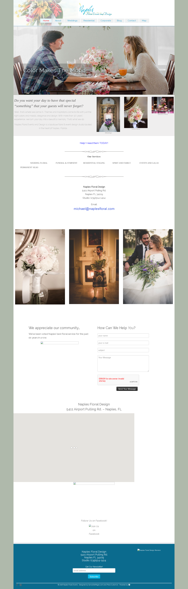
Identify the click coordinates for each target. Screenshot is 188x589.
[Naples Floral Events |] (94, 9)
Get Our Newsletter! (94, 567)
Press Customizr (112, 585)
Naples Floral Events (70, 585)
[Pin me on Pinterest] (22, 584)
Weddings (72, 20)
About (58, 20)
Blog (119, 20)
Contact (132, 20)
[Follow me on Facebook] (18, 584)
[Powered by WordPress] (129, 584)
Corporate (106, 20)
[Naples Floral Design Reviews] (149, 550)
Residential (89, 20)
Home (46, 20)
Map (144, 20)
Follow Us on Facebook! (94, 520)
